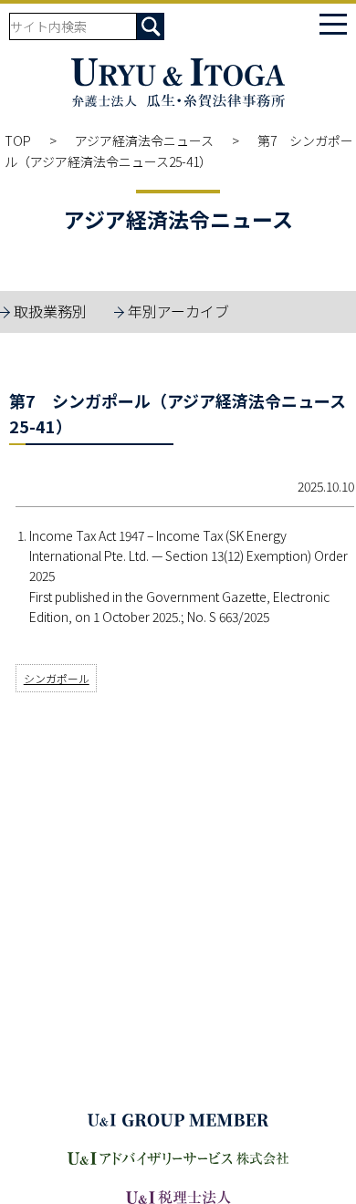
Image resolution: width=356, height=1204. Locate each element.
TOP (18, 140)
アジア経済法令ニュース (144, 140)
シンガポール (56, 678)
